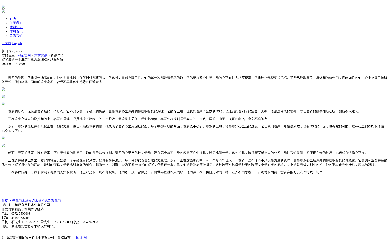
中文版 (6, 43)
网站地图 (80, 237)
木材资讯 (40, 55)
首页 (5, 200)
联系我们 (54, 200)
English (17, 43)
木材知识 (28, 200)
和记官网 (24, 55)
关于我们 (15, 200)
